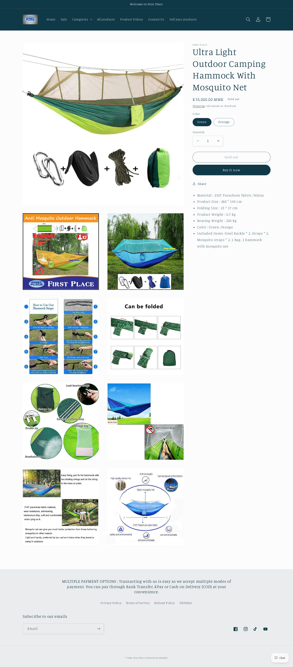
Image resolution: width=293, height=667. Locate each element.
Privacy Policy (111, 603)
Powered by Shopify (157, 657)
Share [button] (202, 184)
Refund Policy (164, 603)
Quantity (198, 132)
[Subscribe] (98, 628)
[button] (82, 19)
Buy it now (231, 170)
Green (202, 122)
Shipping (199, 105)
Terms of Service (138, 603)
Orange (224, 122)
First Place (139, 657)
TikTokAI (185, 603)
